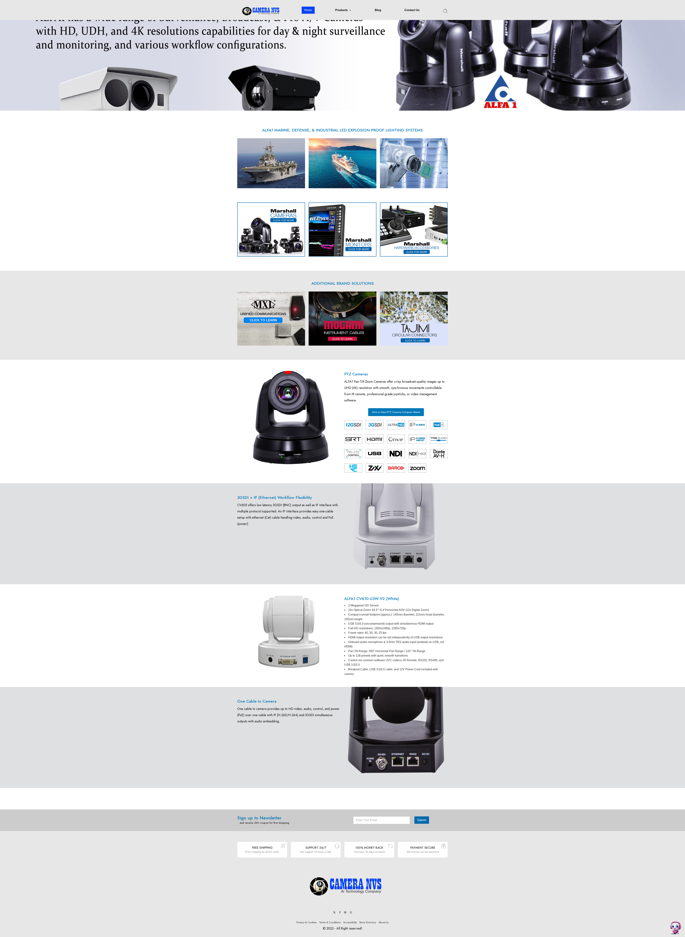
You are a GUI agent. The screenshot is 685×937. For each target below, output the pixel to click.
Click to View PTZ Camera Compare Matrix (396, 412)
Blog (378, 10)
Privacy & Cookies (306, 922)
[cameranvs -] (259, 11)
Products (341, 10)
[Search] (445, 11)
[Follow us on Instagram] (351, 912)
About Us (384, 922)
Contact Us (412, 10)
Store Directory (367, 922)
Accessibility (350, 922)
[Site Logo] (342, 886)
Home (308, 10)
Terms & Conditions (330, 922)
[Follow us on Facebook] (340, 912)
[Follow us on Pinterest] (345, 912)
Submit (421, 820)
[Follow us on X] (334, 912)
